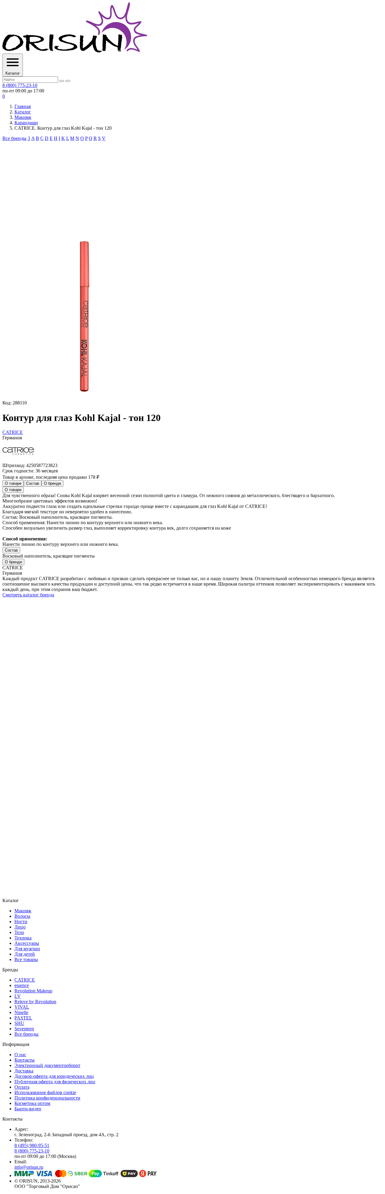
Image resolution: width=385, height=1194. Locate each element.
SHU (19, 1023)
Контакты (24, 1060)
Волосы (22, 916)
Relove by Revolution (35, 1001)
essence (21, 985)
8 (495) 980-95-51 (31, 1145)
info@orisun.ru (28, 1167)
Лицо (20, 927)
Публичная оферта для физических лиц (54, 1081)
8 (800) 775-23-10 (19, 85)
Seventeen (24, 1028)
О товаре (13, 483)
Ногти (20, 921)
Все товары (26, 959)
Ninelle (21, 1012)
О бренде (52, 483)
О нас (20, 1054)
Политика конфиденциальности (47, 1097)
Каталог (22, 111)
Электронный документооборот (47, 1065)
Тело (19, 932)
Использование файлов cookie (45, 1092)
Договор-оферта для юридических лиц (54, 1076)
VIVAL (21, 1007)
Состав (32, 483)
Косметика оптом (32, 1103)
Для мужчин (27, 948)
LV (17, 996)
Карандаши (26, 122)
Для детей (24, 954)
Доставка (23, 1070)
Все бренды (14, 138)
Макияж (22, 117)
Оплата (21, 1087)
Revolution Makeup (33, 990)
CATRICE (24, 979)
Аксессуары (26, 943)
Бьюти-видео (27, 1108)
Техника (23, 937)
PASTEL (23, 1017)
